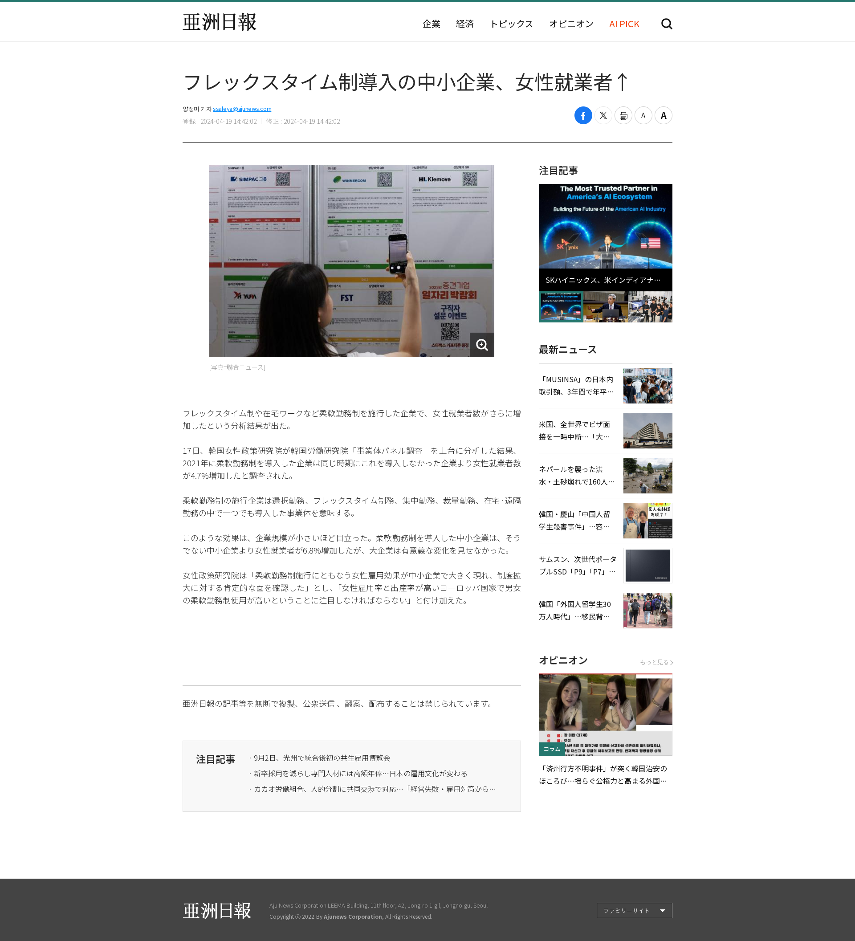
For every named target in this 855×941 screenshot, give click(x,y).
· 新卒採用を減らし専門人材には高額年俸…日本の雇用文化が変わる (358, 773)
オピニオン (571, 23)
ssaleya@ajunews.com (242, 108)
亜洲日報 (219, 21)
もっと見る (654, 662)
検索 (666, 23)
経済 (465, 23)
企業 (431, 23)
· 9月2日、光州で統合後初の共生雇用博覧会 (319, 757)
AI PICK (624, 23)
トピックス (511, 23)
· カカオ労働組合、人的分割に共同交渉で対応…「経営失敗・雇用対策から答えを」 (373, 788)
